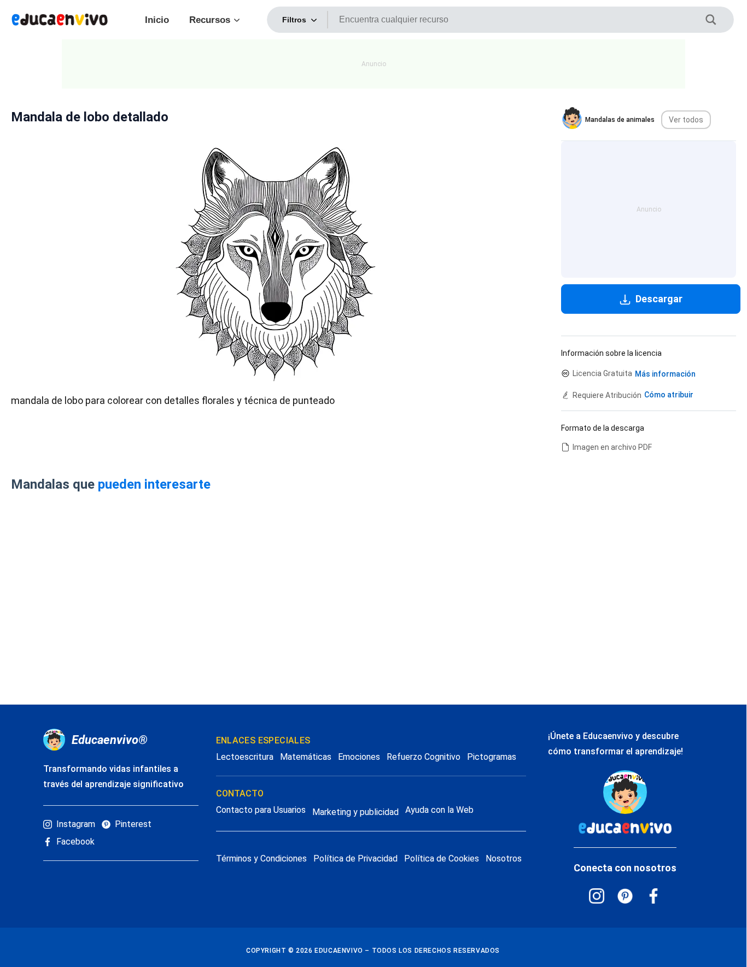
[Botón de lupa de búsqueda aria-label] (717, 20)
